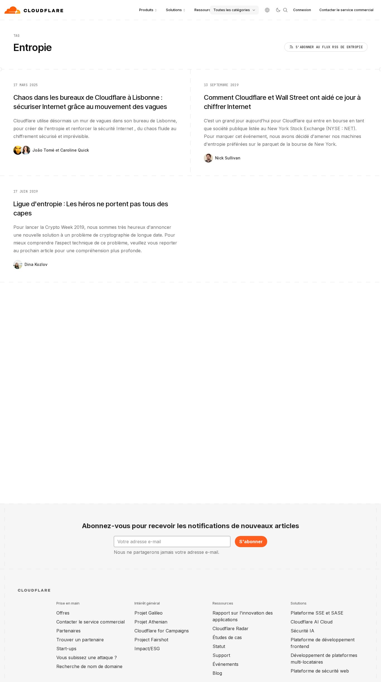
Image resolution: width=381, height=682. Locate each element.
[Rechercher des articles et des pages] (285, 10)
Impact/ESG (147, 648)
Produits (146, 10)
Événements (225, 664)
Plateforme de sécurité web (320, 671)
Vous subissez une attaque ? (86, 657)
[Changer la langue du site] (267, 10)
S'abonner (251, 541)
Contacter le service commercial (346, 10)
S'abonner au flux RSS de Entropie (329, 47)
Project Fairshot (151, 639)
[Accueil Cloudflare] (34, 10)
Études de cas (227, 637)
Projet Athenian (150, 622)
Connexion (302, 10)
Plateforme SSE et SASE (317, 613)
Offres (62, 613)
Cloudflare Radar (231, 628)
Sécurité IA (302, 631)
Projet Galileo (148, 613)
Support (221, 655)
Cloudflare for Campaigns (161, 631)
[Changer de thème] (278, 10)
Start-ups (66, 648)
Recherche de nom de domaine (89, 666)
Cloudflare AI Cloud (311, 622)
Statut (219, 646)
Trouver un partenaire (80, 639)
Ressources (204, 10)
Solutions (174, 10)
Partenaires (68, 631)
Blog (217, 673)
